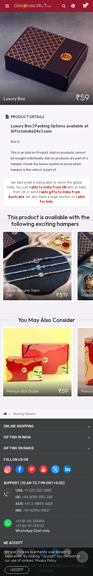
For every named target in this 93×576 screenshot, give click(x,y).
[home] (5, 413)
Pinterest (31, 469)
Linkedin (67, 469)
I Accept (16, 570)
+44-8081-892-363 (37, 497)
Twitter (55, 469)
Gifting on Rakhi (19, 448)
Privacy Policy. (46, 561)
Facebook (20, 469)
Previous (3, 266)
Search (63, 6)
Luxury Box (14, 98)
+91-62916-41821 (36, 511)
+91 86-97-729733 (30, 526)
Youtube (43, 469)
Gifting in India (17, 437)
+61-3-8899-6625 (38, 504)
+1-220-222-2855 (38, 490)
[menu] (7, 6)
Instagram (8, 469)
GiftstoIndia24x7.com (32, 6)
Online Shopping (19, 426)
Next (89, 266)
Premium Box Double (23, 391)
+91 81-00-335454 (30, 521)
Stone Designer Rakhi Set (23, 293)
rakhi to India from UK (47, 187)
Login (73, 6)
